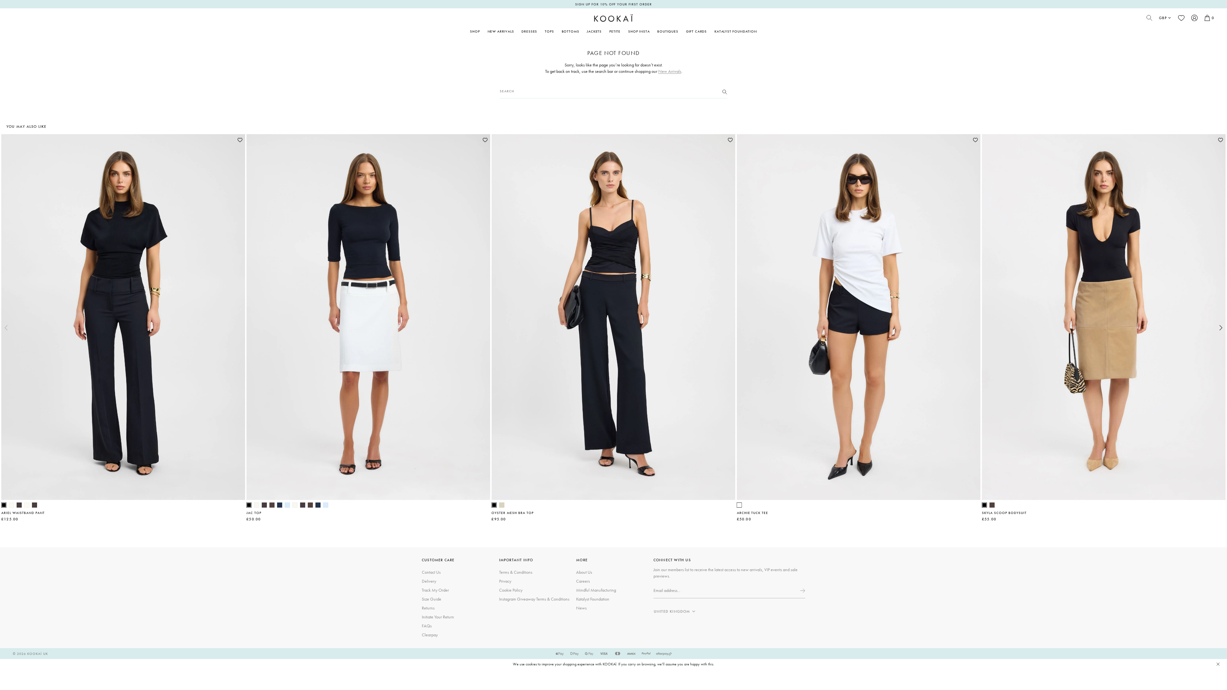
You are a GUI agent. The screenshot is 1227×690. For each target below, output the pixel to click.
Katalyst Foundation (735, 31)
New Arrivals (501, 31)
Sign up (802, 590)
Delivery (429, 581)
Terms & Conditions (515, 572)
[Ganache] (271, 505)
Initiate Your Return (438, 617)
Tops (549, 31)
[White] (739, 505)
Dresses (529, 31)
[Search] (724, 91)
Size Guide (431, 599)
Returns (428, 608)
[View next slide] (1221, 328)
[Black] (3, 505)
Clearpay (430, 635)
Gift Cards (696, 31)
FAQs (427, 626)
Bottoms (570, 31)
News (581, 608)
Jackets (594, 31)
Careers (583, 581)
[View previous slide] (6, 328)
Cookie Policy (510, 590)
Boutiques (667, 31)
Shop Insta (639, 31)
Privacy (505, 581)
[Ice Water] (287, 505)
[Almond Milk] (501, 505)
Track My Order (435, 590)
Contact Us (431, 572)
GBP (1163, 17)
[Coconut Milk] (256, 505)
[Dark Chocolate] (19, 505)
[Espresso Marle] (264, 505)
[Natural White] (11, 505)
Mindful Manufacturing (596, 590)
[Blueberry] (279, 505)
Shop (475, 31)
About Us (584, 572)
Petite (615, 31)
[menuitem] (501, 31)
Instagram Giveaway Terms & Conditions (534, 599)
